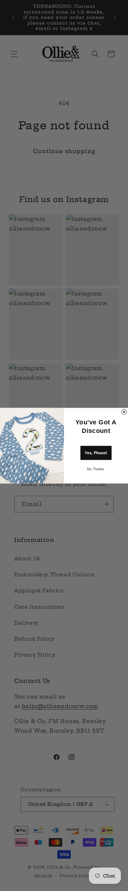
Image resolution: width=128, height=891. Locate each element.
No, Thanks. (96, 469)
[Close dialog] (124, 411)
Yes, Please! (96, 452)
